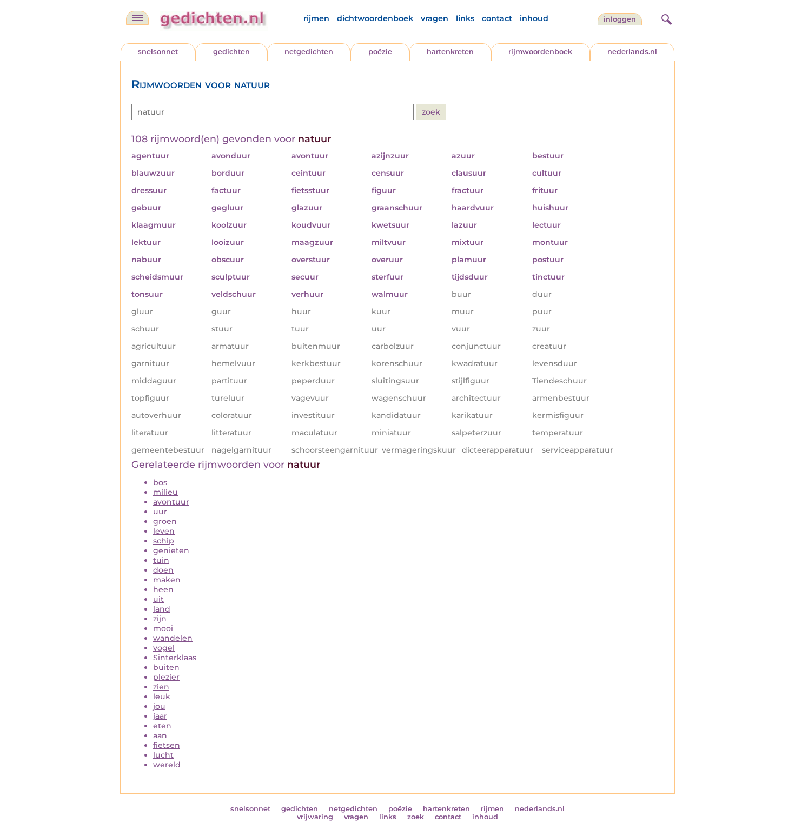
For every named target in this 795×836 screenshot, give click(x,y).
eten (162, 726)
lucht (163, 755)
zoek (415, 817)
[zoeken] (665, 17)
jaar (160, 716)
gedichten (231, 52)
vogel (164, 648)
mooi (163, 628)
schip (163, 541)
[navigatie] (137, 18)
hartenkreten (450, 52)
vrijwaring (315, 817)
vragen (434, 18)
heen (163, 589)
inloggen (620, 19)
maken (167, 580)
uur (160, 511)
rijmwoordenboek (540, 52)
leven (164, 531)
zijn (160, 618)
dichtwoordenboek (375, 18)
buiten (166, 667)
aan (160, 735)
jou (159, 706)
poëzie (380, 52)
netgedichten (308, 52)
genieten (171, 550)
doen (163, 570)
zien (161, 687)
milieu (165, 492)
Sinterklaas (174, 657)
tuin (161, 560)
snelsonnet (158, 52)
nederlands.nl (632, 52)
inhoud (534, 18)
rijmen (316, 18)
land (161, 609)
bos (160, 482)
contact (497, 18)
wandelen (173, 638)
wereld (167, 764)
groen (165, 521)
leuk (161, 696)
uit (158, 599)
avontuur (171, 502)
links (465, 18)
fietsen (166, 745)
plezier (166, 677)
